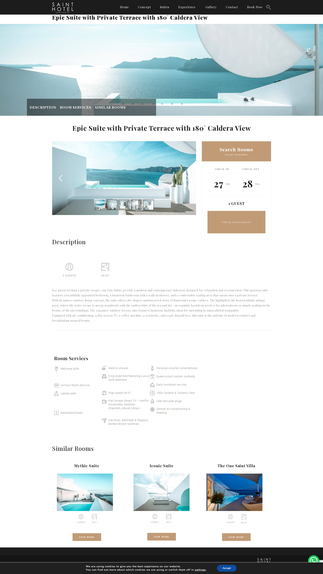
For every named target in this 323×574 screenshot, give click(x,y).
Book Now (254, 7)
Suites (164, 7)
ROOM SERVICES (75, 107)
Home (124, 7)
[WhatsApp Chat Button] (313, 561)
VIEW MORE (87, 537)
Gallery (211, 7)
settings (200, 570)
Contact (232, 7)
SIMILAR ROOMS (110, 107)
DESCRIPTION (43, 107)
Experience (187, 7)
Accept (227, 568)
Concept (144, 7)
